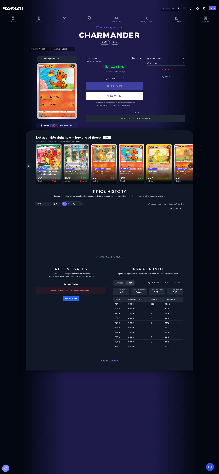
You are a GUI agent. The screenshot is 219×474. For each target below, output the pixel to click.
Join (213, 8)
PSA (130, 283)
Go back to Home (109, 360)
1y (74, 204)
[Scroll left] (28, 165)
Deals (89, 22)
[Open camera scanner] (204, 8)
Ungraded (120, 283)
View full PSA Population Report (165, 274)
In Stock (106, 137)
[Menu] (184, 8)
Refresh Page (71, 298)
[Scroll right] (190, 165)
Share (168, 76)
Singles (39, 22)
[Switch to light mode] (5, 468)
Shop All (205, 22)
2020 (105, 42)
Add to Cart (114, 86)
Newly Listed (146, 22)
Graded (13, 22)
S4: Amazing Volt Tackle (111, 27)
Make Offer (115, 95)
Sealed (65, 22)
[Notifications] (197, 8)
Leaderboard (177, 22)
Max (79, 204)
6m (69, 204)
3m (64, 204)
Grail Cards (116, 22)
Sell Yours (165, 69)
